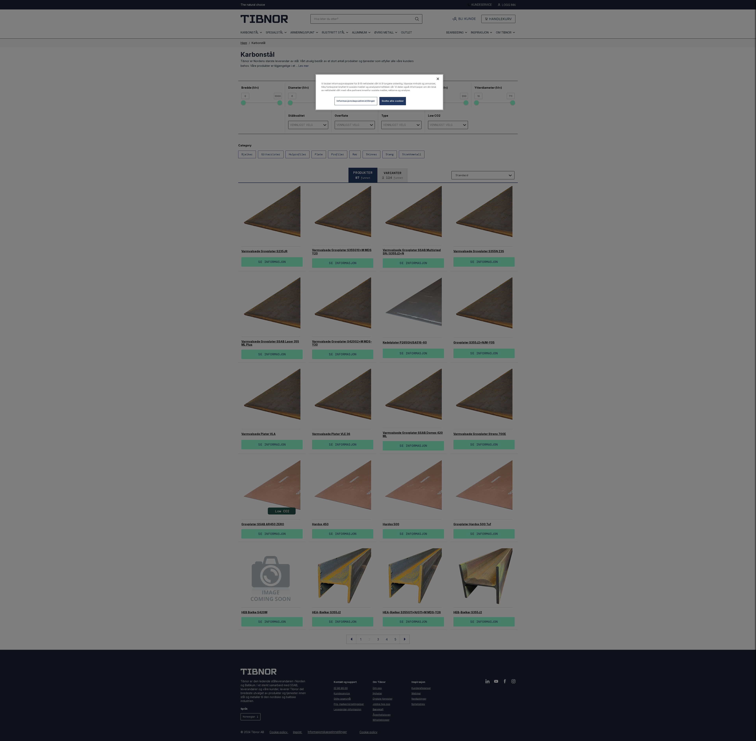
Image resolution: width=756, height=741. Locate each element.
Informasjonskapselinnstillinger (356, 101)
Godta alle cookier (393, 101)
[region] (379, 92)
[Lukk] (438, 78)
